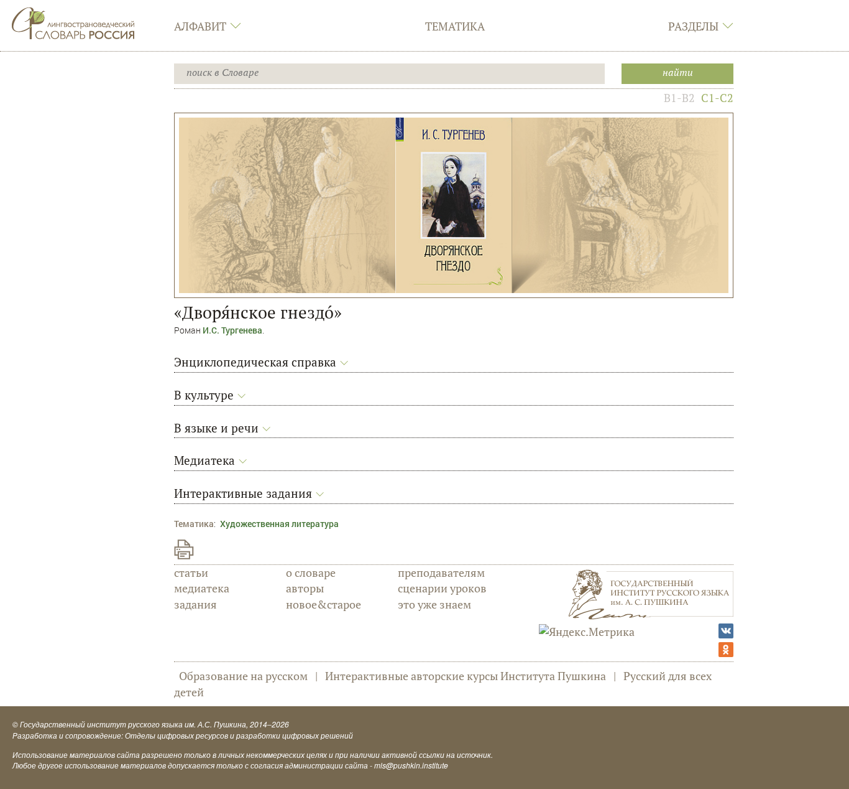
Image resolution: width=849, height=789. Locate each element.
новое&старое (323, 604)
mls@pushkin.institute (411, 765)
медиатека (201, 588)
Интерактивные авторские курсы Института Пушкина (465, 675)
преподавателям (441, 572)
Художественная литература (279, 524)
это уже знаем (434, 604)
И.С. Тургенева (232, 330)
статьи (191, 572)
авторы (305, 588)
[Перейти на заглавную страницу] (73, 22)
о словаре (311, 572)
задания (195, 604)
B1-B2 (679, 97)
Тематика (455, 26)
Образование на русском (243, 675)
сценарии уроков (442, 588)
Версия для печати (184, 549)
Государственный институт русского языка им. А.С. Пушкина (133, 724)
